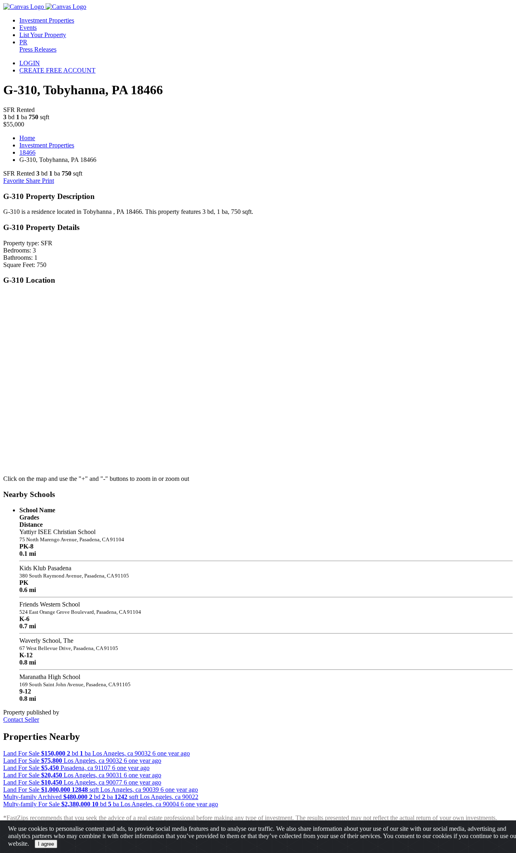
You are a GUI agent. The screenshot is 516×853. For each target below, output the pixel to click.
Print (48, 180)
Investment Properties (46, 145)
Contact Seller (21, 719)
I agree (46, 844)
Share (34, 180)
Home (27, 138)
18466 (27, 152)
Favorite (14, 180)
